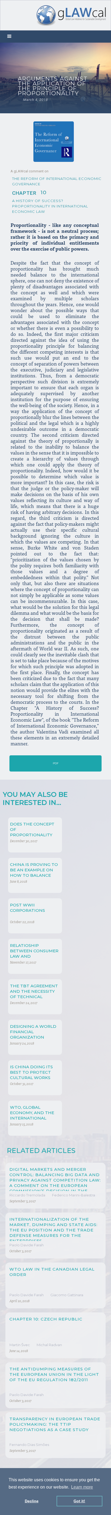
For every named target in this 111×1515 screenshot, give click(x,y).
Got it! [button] (79, 1501)
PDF (55, 763)
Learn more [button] (82, 1487)
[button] (9, 36)
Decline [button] (32, 1501)
